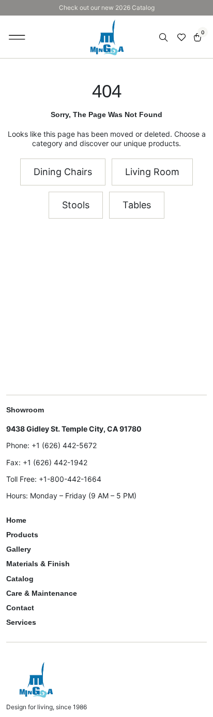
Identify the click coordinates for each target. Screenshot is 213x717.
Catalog (20, 579)
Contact (20, 608)
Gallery (18, 549)
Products (22, 534)
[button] (17, 36)
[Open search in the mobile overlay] (164, 37)
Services (21, 622)
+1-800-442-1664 (70, 479)
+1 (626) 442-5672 (64, 445)
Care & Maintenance (41, 593)
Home (16, 520)
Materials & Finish (38, 564)
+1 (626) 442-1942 (55, 462)
